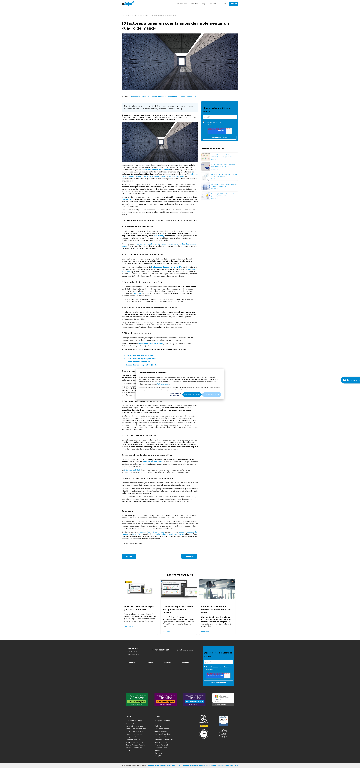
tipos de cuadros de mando (150, 344)
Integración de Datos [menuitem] (133, 737)
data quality (158, 236)
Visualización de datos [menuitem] (162, 734)
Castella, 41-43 (133, 651)
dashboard (135, 96)
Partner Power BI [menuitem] (161, 745)
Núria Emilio (214, 159)
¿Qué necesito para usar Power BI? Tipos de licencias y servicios (177, 609)
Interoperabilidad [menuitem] (161, 737)
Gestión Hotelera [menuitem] (160, 731)
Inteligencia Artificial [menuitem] (162, 721)
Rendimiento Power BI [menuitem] (134, 742)
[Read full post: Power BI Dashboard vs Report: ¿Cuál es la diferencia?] (140, 598)
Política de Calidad (190, 765)
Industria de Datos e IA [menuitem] (134, 731)
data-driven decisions (176, 96)
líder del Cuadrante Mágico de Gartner (168, 534)
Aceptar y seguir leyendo (192, 394)
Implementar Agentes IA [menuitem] (135, 734)
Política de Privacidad (157, 765)
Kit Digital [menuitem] (158, 756)
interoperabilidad (132, 470)
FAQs (236, 765)
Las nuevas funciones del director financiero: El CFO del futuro (216, 609)
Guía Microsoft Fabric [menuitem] (134, 721)
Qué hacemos (181, 4)
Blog (203, 4)
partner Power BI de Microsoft (152, 532)
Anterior (129, 556)
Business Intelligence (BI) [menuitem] (163, 739)
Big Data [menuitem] (157, 726)
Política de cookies (163, 384)
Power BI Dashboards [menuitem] (134, 748)
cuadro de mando (159, 96)
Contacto (233, 4)
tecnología (191, 96)
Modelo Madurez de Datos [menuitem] (136, 729)
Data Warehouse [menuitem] (160, 742)
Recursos (212, 4)
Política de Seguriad (207, 765)
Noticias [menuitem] (157, 750)
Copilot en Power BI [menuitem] (133, 739)
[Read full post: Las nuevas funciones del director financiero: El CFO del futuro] (217, 598)
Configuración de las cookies (174, 394)
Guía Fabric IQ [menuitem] (131, 723)
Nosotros (194, 4)
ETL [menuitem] (155, 723)
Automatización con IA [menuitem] (134, 726)
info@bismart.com (185, 650)
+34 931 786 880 (162, 650)
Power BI (145, 96)
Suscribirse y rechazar (212, 394)
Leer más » (128, 626)
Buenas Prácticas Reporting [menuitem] (136, 745)
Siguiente (189, 556)
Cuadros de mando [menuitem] (161, 729)
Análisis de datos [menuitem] (160, 748)
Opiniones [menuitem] (158, 753)
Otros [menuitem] (128, 750)
